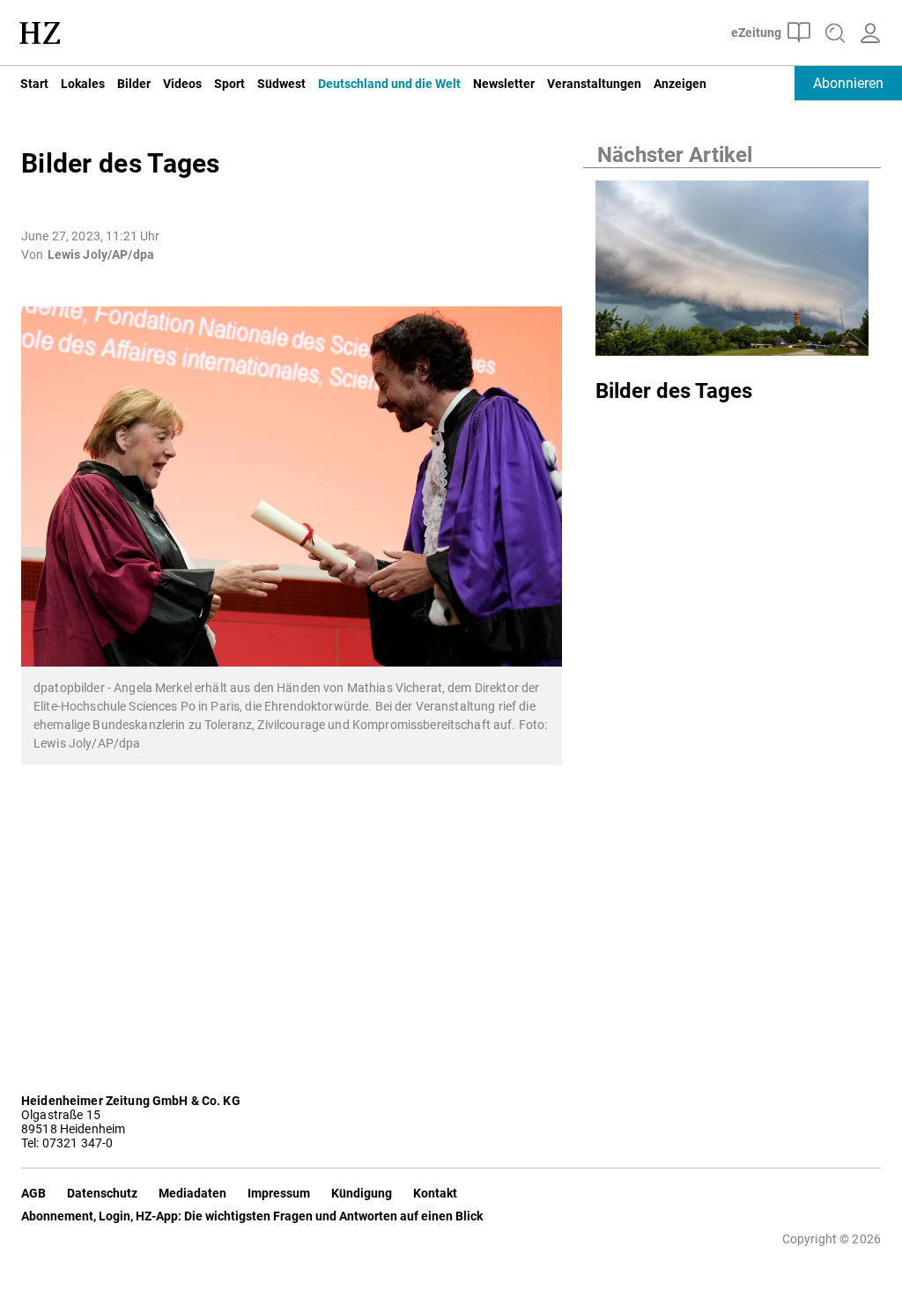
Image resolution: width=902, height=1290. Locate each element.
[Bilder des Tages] (732, 273)
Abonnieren (848, 83)
